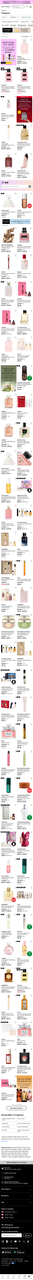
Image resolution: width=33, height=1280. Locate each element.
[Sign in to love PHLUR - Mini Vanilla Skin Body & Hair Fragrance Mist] (31, 193)
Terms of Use (13, 1261)
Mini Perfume (18, 1153)
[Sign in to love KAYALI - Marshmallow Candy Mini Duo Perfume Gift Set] (31, 337)
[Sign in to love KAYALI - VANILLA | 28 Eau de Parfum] (15, 154)
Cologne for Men (16, 1147)
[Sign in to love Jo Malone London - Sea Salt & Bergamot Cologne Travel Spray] (15, 914)
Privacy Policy (4, 1261)
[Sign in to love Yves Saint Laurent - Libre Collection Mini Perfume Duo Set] (31, 505)
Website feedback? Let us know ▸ (16, 1162)
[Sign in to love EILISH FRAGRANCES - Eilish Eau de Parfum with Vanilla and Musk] (15, 228)
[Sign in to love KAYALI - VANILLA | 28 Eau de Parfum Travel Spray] (15, 255)
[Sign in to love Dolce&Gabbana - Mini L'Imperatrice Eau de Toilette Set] (15, 561)
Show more (4, 1141)
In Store (14, 25)
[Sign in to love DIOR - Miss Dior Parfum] (31, 1022)
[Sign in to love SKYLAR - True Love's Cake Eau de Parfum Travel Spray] (31, 914)
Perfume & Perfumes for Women (14, 1149)
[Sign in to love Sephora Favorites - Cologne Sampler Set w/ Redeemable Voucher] (15, 670)
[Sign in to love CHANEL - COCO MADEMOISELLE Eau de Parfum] (15, 423)
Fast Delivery (23, 25)
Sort (6, 25)
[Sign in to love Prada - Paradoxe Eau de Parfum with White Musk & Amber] (31, 451)
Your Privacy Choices (6, 1263)
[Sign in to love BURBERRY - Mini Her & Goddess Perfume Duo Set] (31, 642)
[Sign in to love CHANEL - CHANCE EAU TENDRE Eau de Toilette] (15, 941)
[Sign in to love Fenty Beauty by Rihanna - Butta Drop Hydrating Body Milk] (31, 805)
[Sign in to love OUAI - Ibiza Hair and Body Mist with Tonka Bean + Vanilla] (15, 1049)
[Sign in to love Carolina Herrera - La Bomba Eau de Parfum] (31, 832)
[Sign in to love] (31, 68)
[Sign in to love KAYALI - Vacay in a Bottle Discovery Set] (15, 1022)
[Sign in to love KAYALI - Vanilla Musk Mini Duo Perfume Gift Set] (15, 588)
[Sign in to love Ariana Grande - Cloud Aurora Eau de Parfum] (15, 451)
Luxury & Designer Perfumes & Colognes (19, 1157)
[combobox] (18, 6)
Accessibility (20, 1261)
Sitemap (26, 1261)
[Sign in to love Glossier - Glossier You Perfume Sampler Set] (31, 394)
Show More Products (16, 1108)
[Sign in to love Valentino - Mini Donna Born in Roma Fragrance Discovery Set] (15, 1076)
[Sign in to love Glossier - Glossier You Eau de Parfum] (31, 255)
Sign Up (27, 1235)
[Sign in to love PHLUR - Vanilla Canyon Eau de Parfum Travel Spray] (31, 724)
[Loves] (27, 6)
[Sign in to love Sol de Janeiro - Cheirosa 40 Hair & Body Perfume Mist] (15, 859)
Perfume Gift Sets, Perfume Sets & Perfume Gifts (15, 1150)
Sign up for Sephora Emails (9, 1231)
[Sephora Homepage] (6, 6)
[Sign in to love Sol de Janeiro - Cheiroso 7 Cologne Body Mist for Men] (15, 778)
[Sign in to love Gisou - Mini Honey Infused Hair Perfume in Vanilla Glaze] (31, 941)
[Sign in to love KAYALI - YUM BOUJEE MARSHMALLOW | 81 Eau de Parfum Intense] (31, 39)
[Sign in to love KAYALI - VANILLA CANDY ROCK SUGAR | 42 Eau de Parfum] (15, 505)
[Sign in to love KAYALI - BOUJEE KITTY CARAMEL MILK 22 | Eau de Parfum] (15, 282)
